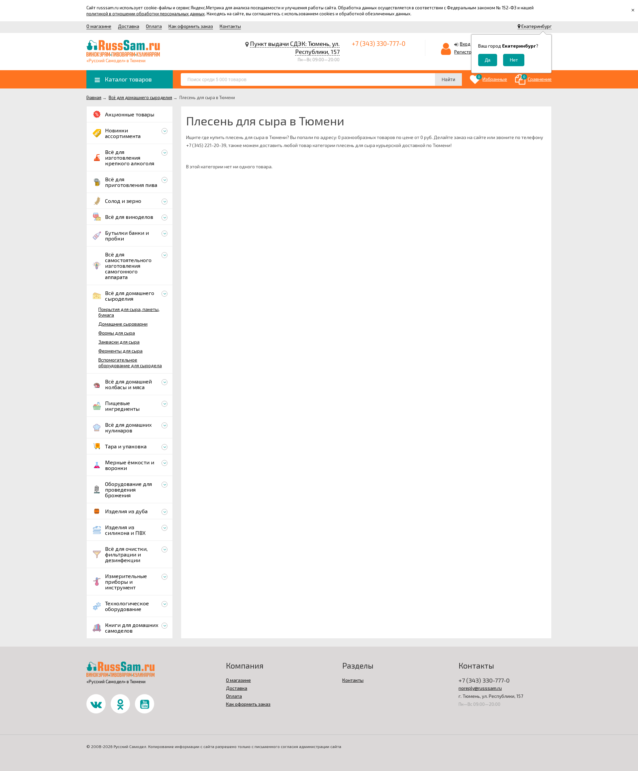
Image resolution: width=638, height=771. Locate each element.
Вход (465, 44)
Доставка (128, 26)
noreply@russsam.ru (480, 688)
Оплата (154, 26)
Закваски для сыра (119, 342)
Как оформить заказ (190, 26)
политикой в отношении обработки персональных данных (145, 13)
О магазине (98, 26)
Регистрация (468, 52)
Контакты (230, 26)
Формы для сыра (116, 333)
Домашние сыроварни (123, 324)
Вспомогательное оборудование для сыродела (130, 362)
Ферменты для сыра (120, 351)
